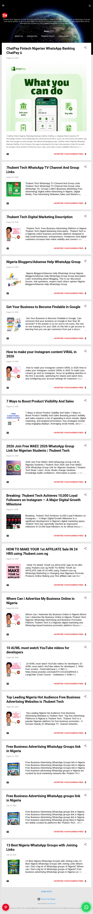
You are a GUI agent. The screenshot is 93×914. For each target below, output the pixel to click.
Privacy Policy (48, 36)
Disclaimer (63, 36)
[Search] (89, 6)
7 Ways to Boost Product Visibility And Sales (40, 401)
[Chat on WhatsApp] (86, 907)
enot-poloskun (52, 903)
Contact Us (32, 36)
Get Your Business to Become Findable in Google (43, 307)
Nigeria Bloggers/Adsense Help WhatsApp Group (43, 262)
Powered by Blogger (48, 899)
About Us (19, 36)
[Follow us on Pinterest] (5, 907)
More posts (46, 891)
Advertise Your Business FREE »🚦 (70, 154)
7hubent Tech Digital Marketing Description (39, 217)
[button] (85, 48)
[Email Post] (7, 155)
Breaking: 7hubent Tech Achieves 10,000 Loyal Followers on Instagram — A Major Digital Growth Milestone (43, 500)
